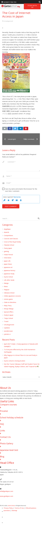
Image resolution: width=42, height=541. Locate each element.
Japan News (8, 264)
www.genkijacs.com (6, 496)
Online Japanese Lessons (12, 296)
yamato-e (7, 334)
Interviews (7, 258)
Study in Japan (8, 315)
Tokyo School (8, 318)
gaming (6, 251)
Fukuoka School (9, 245)
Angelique (7, 229)
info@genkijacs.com (6, 491)
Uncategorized (9, 325)
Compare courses (8, 404)
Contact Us (5, 437)
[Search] (40, 2)
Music (6, 286)
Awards (6, 232)
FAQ (2, 424)
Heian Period (8, 255)
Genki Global (11, 505)
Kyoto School (8, 277)
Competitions (8, 235)
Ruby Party (8, 305)
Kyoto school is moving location (14, 361)
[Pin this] (25, 128)
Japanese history (9, 270)
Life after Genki (9, 280)
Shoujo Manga (8, 309)
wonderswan (8, 331)
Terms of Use (19, 508)
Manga (6, 283)
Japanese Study (9, 274)
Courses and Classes (11, 239)
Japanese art (8, 267)
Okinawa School (9, 293)
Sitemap (14, 510)
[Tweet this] (15, 128)
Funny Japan (8, 248)
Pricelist (4, 411)
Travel (6, 321)
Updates (7, 328)
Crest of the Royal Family (12, 242)
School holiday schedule (11, 417)
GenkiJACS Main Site (9, 2)
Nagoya (6, 289)
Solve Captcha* (12, 197)
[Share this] (10, 128)
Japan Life (7, 261)
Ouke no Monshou (10, 302)
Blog (2, 456)
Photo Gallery (6, 443)
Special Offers (8, 312)
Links (2, 430)
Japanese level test (9, 450)
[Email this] (4, 128)
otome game (8, 299)
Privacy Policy (8, 508)
